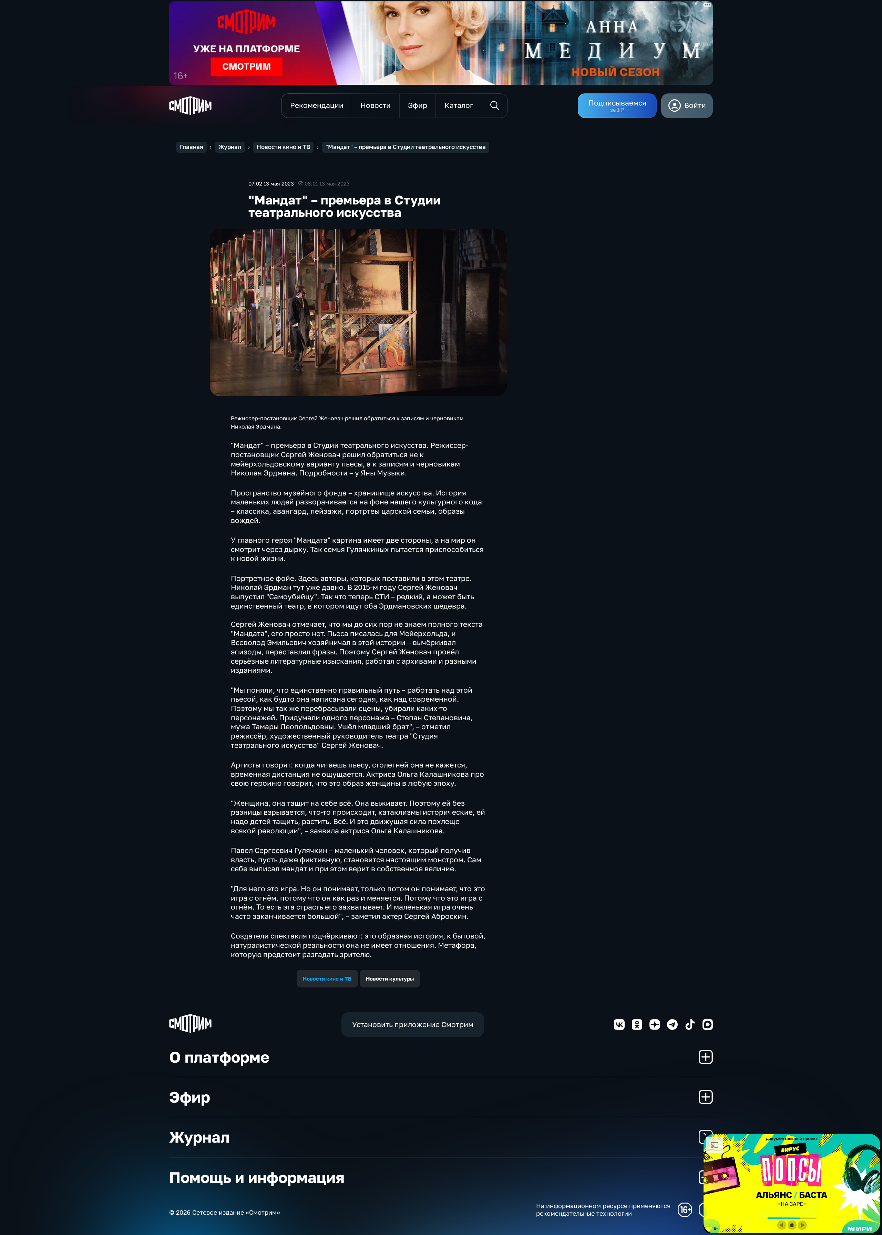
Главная (191, 146)
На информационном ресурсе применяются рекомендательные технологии (603, 1209)
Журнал (229, 146)
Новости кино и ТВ (283, 146)
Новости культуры (390, 978)
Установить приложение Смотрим (412, 1024)
